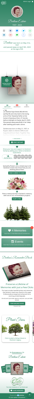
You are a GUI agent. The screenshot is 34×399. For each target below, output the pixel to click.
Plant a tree (17, 199)
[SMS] (17, 35)
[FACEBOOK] (10, 30)
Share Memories (18, 390)
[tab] (7, 106)
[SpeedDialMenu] (29, 394)
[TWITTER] (23, 30)
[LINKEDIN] (4, 35)
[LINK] (30, 35)
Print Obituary (18, 142)
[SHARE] (23, 35)
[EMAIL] (10, 35)
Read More (17, 138)
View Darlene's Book (17, 303)
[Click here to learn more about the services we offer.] (17, 381)
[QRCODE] (4, 30)
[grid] (17, 80)
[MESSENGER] (17, 30)
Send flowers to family (17, 173)
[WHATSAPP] (30, 30)
